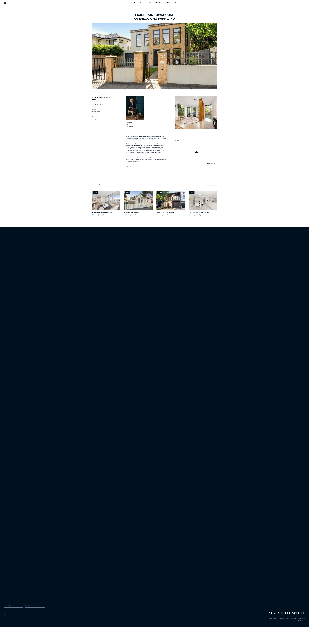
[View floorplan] (214, 87)
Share (95, 124)
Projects (158, 2)
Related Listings (96, 184)
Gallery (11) (95, 117)
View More (128, 166)
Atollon (303, 618)
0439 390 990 (129, 126)
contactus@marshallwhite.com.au (12, 620)
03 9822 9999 (7, 618)
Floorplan (94, 119)
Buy (134, 2)
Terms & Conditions (272, 618)
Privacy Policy (282, 618)
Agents (168, 2)
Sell (141, 2)
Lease (149, 2)
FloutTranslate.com (301, 620)
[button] (196, 152)
